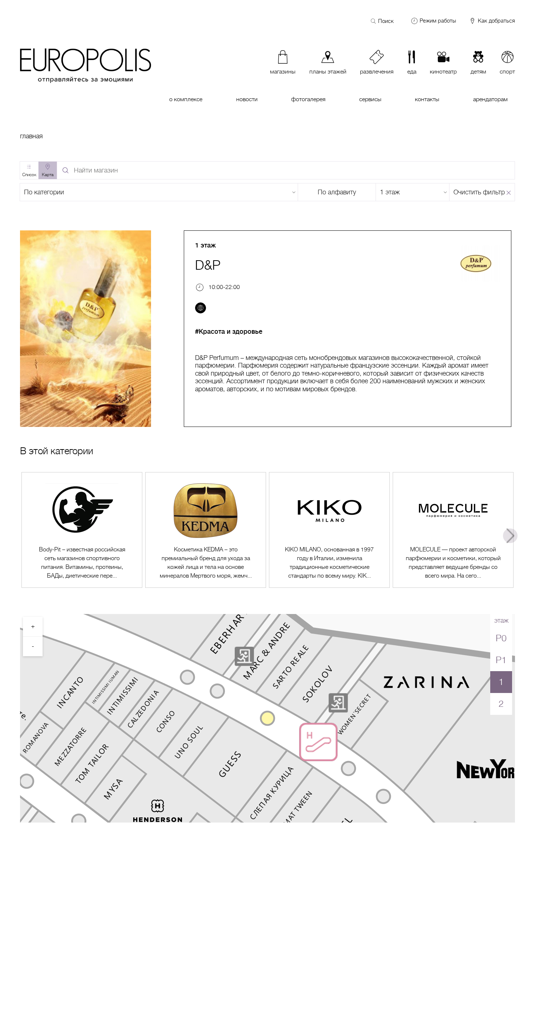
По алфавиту (337, 192)
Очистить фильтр (479, 192)
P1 (501, 660)
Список (29, 174)
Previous (24, 535)
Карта (48, 174)
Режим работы (438, 20)
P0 (501, 638)
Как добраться (495, 21)
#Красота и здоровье (228, 331)
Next (510, 535)
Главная (31, 136)
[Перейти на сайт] (200, 308)
